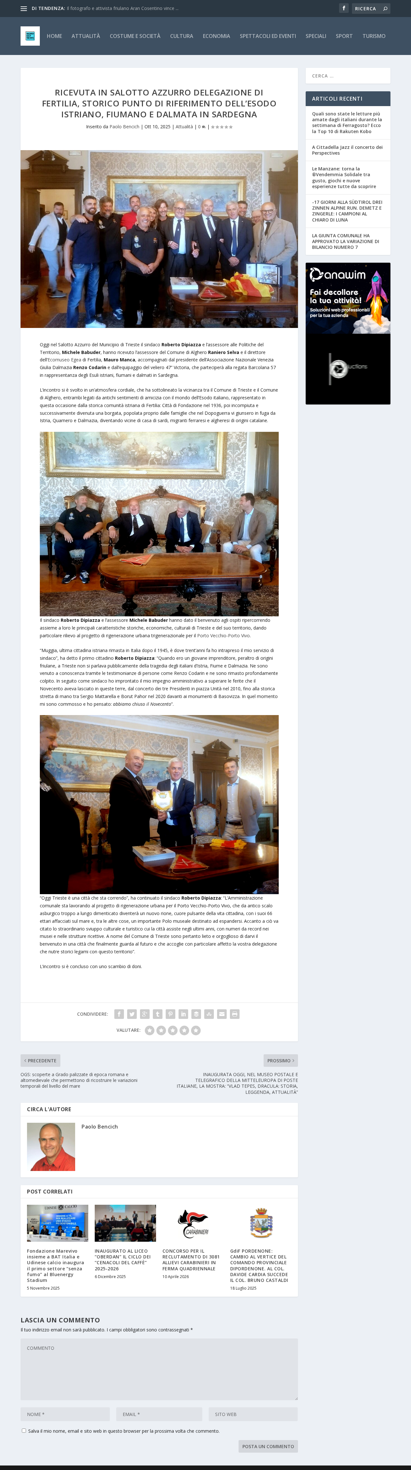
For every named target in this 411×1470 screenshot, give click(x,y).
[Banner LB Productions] (348, 369)
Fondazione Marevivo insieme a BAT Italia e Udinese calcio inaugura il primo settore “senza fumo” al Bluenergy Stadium (55, 1265)
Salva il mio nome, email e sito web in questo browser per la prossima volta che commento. (124, 1431)
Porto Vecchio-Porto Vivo (223, 635)
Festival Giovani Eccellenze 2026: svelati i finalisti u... (120, 8)
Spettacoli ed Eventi (268, 36)
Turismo (374, 36)
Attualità (86, 36)
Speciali (316, 36)
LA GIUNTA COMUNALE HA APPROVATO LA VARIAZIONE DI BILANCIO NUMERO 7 (345, 241)
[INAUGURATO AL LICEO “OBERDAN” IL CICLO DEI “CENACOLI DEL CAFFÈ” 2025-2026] (125, 1223)
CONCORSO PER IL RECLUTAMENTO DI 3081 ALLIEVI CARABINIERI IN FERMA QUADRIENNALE (191, 1260)
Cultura (181, 36)
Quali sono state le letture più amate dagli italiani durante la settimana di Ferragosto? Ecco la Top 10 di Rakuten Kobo (347, 122)
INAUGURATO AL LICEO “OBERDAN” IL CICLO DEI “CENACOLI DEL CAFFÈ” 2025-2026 (123, 1260)
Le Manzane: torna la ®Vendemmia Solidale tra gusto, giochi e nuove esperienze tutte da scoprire (344, 177)
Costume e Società (135, 36)
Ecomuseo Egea (64, 360)
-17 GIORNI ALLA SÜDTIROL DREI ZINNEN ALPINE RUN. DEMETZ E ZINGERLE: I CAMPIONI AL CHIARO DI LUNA (347, 211)
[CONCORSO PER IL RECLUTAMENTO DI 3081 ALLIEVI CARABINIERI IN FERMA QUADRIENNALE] (193, 1223)
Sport (344, 36)
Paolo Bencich (124, 126)
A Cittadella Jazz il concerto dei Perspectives (347, 150)
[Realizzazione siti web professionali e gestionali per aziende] (348, 298)
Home (54, 36)
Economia (216, 36)
